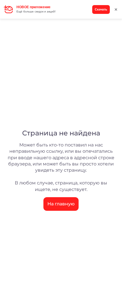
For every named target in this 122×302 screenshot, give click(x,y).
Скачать (101, 9)
